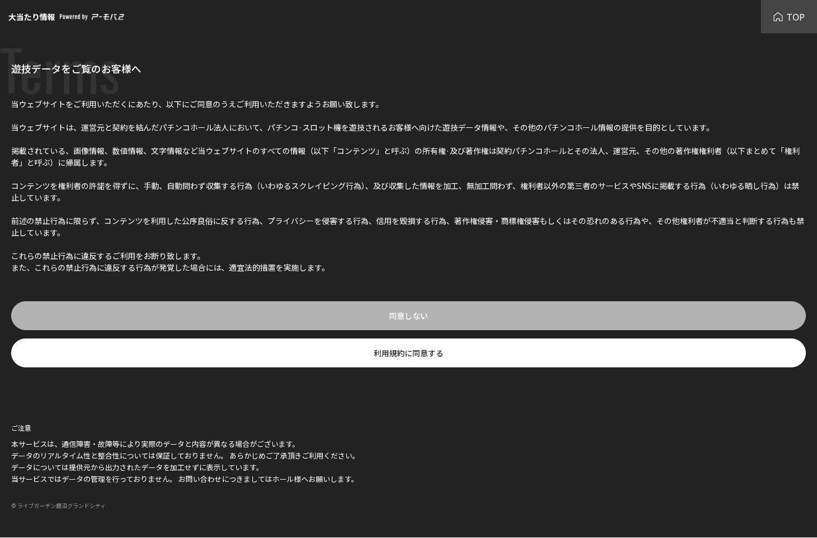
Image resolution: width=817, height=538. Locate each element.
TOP (795, 16)
